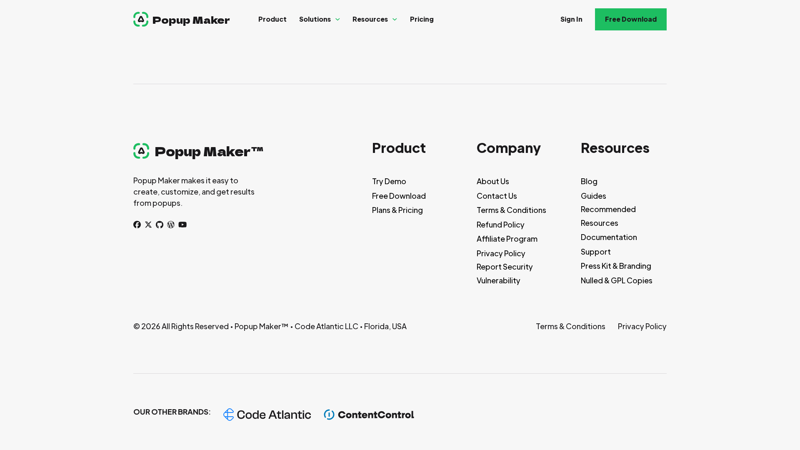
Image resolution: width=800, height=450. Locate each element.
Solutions (315, 19)
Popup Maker (191, 19)
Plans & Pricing (397, 210)
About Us (493, 181)
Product (272, 19)
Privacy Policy (501, 253)
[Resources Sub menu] (395, 19)
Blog (589, 181)
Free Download (631, 19)
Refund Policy (501, 224)
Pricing (422, 19)
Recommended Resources (608, 215)
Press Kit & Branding (616, 265)
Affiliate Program (507, 238)
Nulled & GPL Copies (616, 280)
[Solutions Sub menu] (337, 19)
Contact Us (497, 195)
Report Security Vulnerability (505, 273)
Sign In (571, 19)
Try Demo (389, 181)
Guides (593, 195)
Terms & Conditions (511, 210)
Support (596, 251)
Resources (370, 19)
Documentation (609, 237)
